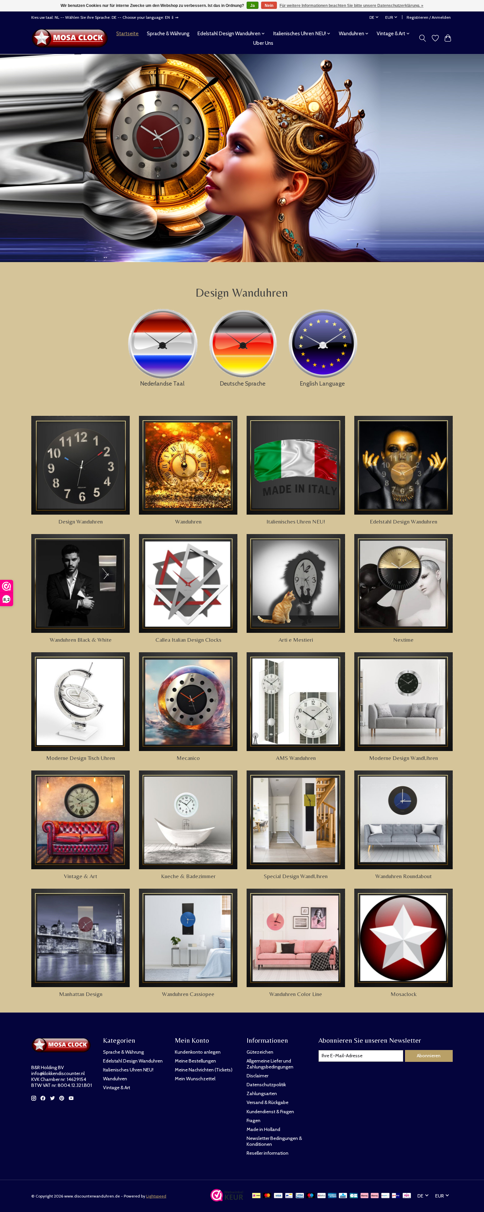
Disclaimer (257, 1076)
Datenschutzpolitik (266, 1085)
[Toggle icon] (422, 38)
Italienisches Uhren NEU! (295, 521)
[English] (322, 341)
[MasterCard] (267, 1196)
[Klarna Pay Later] (364, 1196)
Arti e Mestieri (296, 639)
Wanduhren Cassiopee (188, 994)
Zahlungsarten (262, 1093)
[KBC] (343, 1196)
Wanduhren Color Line (295, 994)
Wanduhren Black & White (81, 639)
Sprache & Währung (168, 33)
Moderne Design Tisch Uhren (80, 758)
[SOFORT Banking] (375, 1196)
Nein (269, 5)
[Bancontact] (289, 1196)
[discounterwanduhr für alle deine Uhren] (71, 38)
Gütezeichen (260, 1052)
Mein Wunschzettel (195, 1079)
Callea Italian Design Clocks (188, 639)
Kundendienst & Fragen (270, 1112)
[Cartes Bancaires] (354, 1196)
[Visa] (278, 1196)
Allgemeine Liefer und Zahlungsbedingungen (270, 1064)
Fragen (253, 1120)
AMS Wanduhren (296, 758)
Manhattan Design (80, 994)
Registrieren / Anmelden (429, 17)
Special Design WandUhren (296, 876)
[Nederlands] (162, 342)
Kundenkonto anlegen (198, 1052)
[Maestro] (310, 1196)
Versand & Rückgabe (267, 1102)
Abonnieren (429, 1056)
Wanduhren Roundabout (403, 876)
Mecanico (188, 758)
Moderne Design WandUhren (403, 758)
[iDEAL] (256, 1196)
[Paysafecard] (385, 1196)
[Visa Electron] (300, 1196)
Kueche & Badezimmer (188, 876)
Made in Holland (263, 1129)
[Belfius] (321, 1196)
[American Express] (332, 1196)
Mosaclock (403, 994)
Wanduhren (188, 521)
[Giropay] (396, 1196)
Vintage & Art (80, 876)
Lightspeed (156, 1196)
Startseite (127, 33)
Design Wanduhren (80, 521)
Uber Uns (263, 43)
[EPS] (407, 1196)
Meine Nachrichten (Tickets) (203, 1070)
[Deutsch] (243, 342)
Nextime (403, 639)
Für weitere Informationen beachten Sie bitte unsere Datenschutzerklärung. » (351, 5)
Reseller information (267, 1153)
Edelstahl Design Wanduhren (403, 521)
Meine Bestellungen (195, 1061)
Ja (252, 5)
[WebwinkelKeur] (226, 1199)
